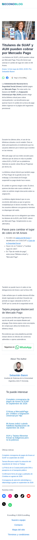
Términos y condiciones (18, 534)
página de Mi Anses (23, 238)
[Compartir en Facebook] (7, 77)
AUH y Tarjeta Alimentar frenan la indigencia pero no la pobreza (17, 438)
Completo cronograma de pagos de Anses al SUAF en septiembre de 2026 (17, 401)
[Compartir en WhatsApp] (3, 77)
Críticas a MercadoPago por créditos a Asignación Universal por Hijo (17, 413)
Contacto (18, 525)
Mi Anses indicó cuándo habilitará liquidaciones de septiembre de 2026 (17, 425)
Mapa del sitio (18, 530)
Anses (4, 69)
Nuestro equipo (18, 520)
